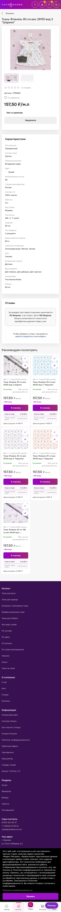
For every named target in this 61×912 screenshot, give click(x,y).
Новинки (5, 656)
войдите (42, 336)
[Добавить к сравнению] (25, 365)
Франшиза (6, 791)
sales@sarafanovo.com (12, 829)
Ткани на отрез (8, 668)
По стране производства (13, 649)
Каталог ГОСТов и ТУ (11, 771)
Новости (5, 804)
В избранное (13, 98)
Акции (4, 662)
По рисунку (7, 643)
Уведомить (30, 120)
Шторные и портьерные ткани (15, 606)
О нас (4, 682)
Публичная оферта (10, 746)
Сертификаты (8, 752)
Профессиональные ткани (13, 612)
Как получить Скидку (11, 727)
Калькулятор (7, 758)
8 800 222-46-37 (9, 822)
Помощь (52, 905)
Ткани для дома (8, 593)
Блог (4, 688)
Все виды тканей (9, 624)
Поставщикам (8, 810)
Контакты (6, 701)
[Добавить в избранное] (25, 358)
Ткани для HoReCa (10, 618)
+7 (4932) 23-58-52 (10, 826)
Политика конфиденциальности (16, 740)
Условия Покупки (9, 733)
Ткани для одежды (10, 599)
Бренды (5, 797)
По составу (7, 631)
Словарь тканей (9, 765)
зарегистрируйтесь (24, 336)
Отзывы (5, 695)
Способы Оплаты (9, 721)
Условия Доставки (10, 715)
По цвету (6, 637)
